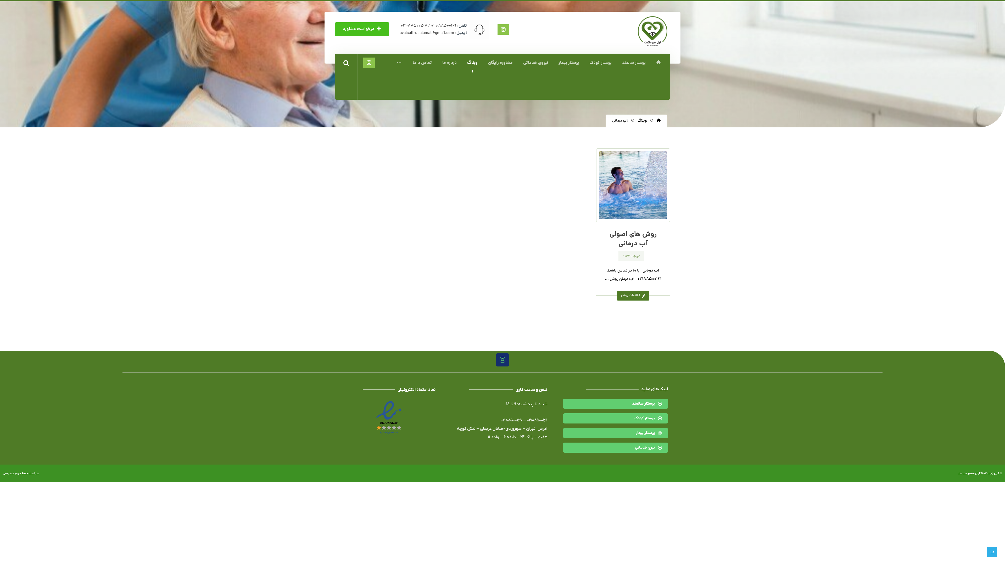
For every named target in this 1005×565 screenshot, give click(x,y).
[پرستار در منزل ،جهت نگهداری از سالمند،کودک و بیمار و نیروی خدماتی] (652, 31)
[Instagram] (502, 359)
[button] (399, 63)
